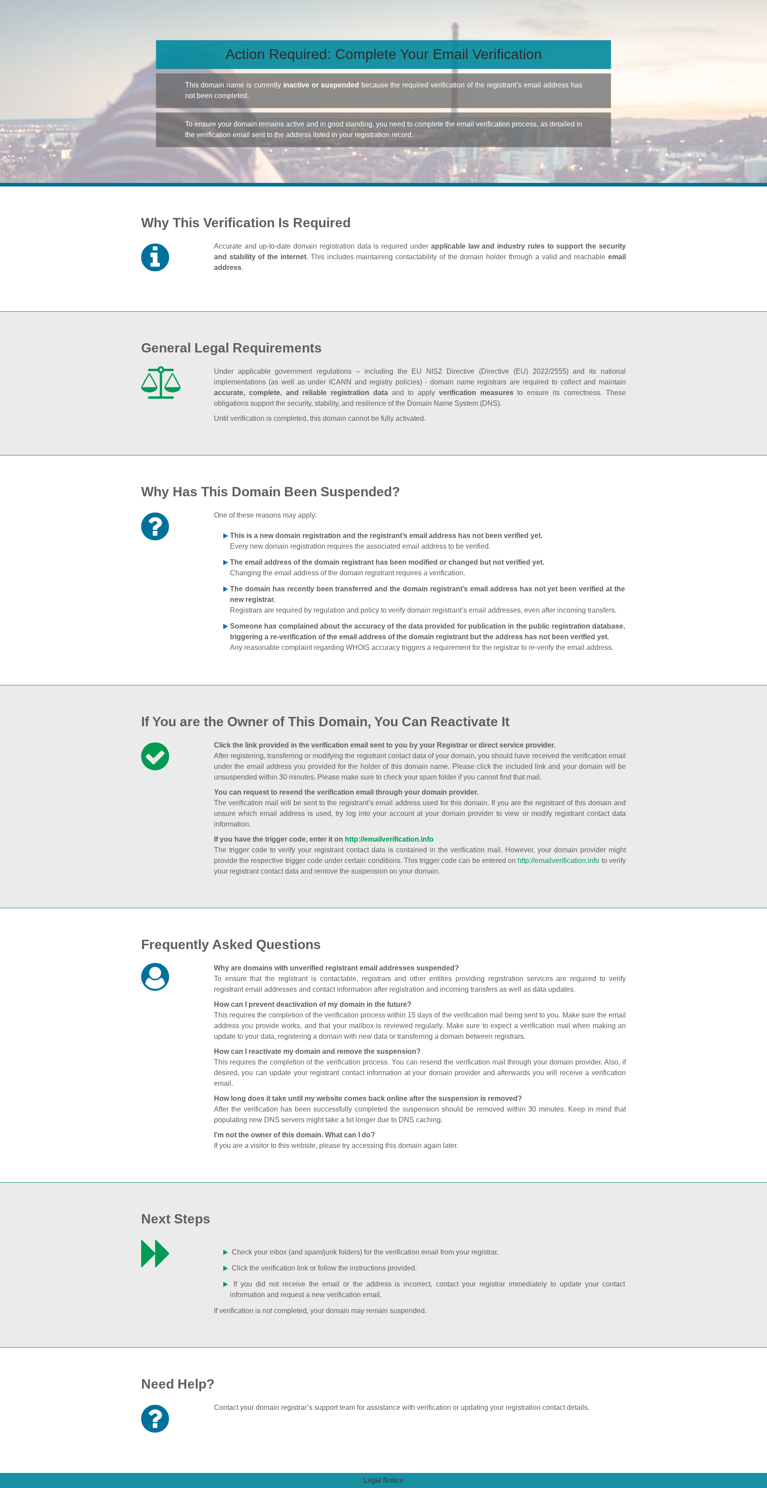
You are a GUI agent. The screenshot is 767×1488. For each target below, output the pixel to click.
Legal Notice (383, 1480)
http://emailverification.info (389, 839)
